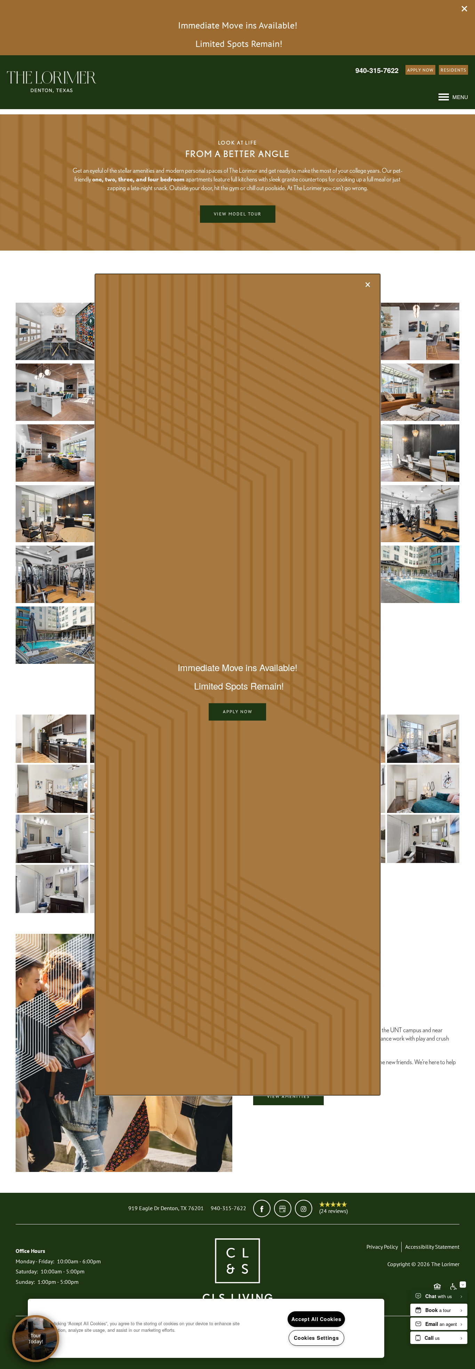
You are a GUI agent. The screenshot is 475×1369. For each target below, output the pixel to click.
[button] (237, 711)
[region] (206, 1328)
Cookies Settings (316, 1337)
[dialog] (237, 684)
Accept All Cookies (316, 1318)
